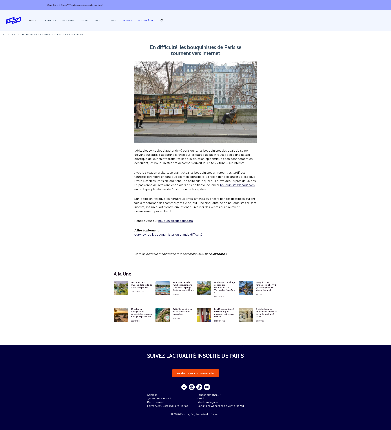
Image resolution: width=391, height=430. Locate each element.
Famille (113, 20)
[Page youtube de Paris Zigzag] (207, 387)
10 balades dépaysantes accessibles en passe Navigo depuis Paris (141, 313)
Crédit (201, 398)
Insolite (99, 20)
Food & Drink (68, 20)
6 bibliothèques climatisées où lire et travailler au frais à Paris (266, 313)
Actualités (50, 20)
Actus (259, 294)
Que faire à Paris (146, 20)
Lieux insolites (137, 292)
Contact (152, 394)
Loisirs (85, 20)
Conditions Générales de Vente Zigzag (220, 405)
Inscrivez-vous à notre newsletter (196, 373)
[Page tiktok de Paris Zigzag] (199, 387)
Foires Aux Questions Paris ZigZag (167, 405)
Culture (260, 321)
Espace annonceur (209, 394)
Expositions (219, 321)
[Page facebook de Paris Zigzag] (184, 387)
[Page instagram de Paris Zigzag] (192, 387)
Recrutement (155, 402)
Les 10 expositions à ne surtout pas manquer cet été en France (224, 313)
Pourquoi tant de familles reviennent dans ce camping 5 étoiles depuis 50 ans (183, 286)
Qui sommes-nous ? (159, 398)
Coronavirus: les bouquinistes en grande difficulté (168, 234)
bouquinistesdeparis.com (237, 185)
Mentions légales (207, 402)
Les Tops (127, 20)
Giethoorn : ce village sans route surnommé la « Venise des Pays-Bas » (224, 287)
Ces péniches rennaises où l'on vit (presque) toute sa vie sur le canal (266, 286)
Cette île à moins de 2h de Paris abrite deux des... (182, 311)
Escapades (219, 297)
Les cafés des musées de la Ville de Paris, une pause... (141, 285)
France (176, 294)
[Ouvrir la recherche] (162, 20)
